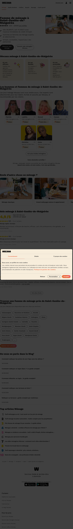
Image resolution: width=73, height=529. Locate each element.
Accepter (66, 276)
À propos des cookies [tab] (60, 256)
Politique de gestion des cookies (45, 269)
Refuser (42, 276)
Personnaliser (53, 276)
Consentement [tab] (12, 256)
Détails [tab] (36, 256)
